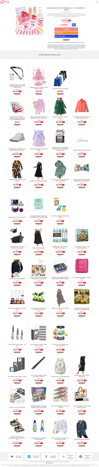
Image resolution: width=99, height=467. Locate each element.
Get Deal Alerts (61, 36)
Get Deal (66, 29)
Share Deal (59, 33)
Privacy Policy (49, 463)
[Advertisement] (82, 77)
